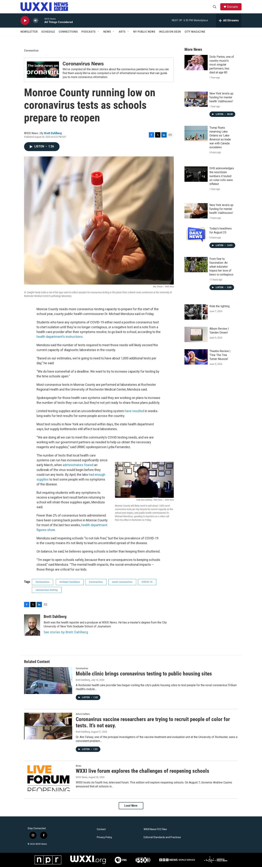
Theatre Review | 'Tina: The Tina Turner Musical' (219, 355)
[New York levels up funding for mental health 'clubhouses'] (196, 99)
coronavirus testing (47, 590)
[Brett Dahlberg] (32, 625)
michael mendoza (70, 581)
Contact (101, 829)
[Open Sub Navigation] (98, 31)
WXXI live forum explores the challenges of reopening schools (142, 771)
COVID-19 (147, 581)
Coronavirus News (83, 64)
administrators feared (78, 465)
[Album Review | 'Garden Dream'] (196, 334)
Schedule (48, 31)
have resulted (134, 411)
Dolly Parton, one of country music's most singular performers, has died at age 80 (221, 64)
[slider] (41, 20)
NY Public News (144, 31)
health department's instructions (60, 337)
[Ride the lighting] (196, 312)
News (107, 31)
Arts (122, 31)
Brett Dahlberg (53, 133)
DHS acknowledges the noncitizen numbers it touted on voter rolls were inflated (221, 176)
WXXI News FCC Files (155, 829)
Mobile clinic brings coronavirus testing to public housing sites (144, 673)
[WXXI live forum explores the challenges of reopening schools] (48, 778)
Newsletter (29, 31)
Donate (232, 7)
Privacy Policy (104, 837)
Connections (68, 31)
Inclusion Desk (170, 31)
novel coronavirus (122, 581)
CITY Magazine (195, 31)
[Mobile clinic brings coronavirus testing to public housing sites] (48, 680)
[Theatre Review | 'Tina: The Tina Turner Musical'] (196, 357)
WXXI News (81, 777)
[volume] (36, 21)
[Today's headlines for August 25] (196, 234)
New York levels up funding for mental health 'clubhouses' (221, 97)
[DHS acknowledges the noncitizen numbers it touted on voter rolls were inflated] (196, 174)
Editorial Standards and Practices (162, 837)
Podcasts (88, 31)
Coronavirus (31, 50)
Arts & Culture (83, 714)
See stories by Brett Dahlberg (66, 632)
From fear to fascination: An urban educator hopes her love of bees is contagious (221, 266)
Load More (131, 805)
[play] (25, 21)
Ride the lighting (219, 306)
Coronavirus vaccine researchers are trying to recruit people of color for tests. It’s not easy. (153, 722)
